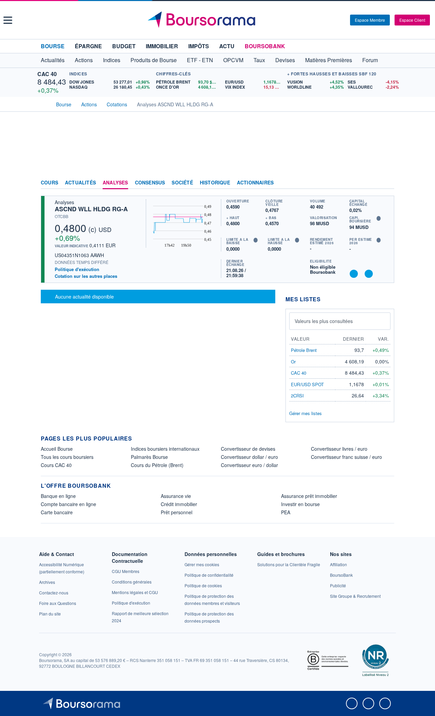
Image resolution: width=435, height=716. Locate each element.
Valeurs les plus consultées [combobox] (324, 321)
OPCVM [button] (233, 60)
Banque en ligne (58, 496)
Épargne (88, 46)
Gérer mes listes (305, 413)
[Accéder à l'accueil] (43, 103)
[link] (47, 582)
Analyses (115, 183)
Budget (124, 46)
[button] (8, 20)
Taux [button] (259, 60)
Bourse (53, 46)
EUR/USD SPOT (307, 384)
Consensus (150, 183)
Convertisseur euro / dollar (249, 465)
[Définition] (379, 218)
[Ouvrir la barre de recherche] (333, 20)
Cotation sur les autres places (86, 276)
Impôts (198, 46)
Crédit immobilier (179, 504)
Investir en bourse (300, 504)
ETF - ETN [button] (200, 60)
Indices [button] (111, 60)
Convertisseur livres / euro (339, 448)
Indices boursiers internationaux (165, 448)
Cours (49, 183)
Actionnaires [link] (255, 183)
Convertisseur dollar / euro (249, 456)
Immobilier (162, 46)
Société (182, 183)
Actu (226, 46)
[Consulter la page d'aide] (342, 20)
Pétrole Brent (304, 350)
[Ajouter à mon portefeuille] (353, 273)
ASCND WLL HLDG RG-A (91, 208)
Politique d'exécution (77, 269)
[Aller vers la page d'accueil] (218, 20)
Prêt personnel (176, 512)
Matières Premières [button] (328, 60)
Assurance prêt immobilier (309, 496)
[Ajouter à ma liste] (368, 273)
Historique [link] (215, 183)
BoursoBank (265, 46)
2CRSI (297, 395)
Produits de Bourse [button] (153, 60)
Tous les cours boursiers (67, 456)
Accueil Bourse (57, 448)
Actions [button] (84, 60)
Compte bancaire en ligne (68, 504)
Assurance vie (176, 496)
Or (293, 361)
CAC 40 (47, 74)
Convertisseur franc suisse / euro (346, 456)
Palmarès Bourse (149, 456)
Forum (370, 60)
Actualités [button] (53, 60)
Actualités (80, 183)
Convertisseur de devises (248, 448)
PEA (285, 512)
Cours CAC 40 (56, 465)
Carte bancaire (57, 512)
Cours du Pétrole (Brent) (157, 465)
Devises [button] (285, 60)
